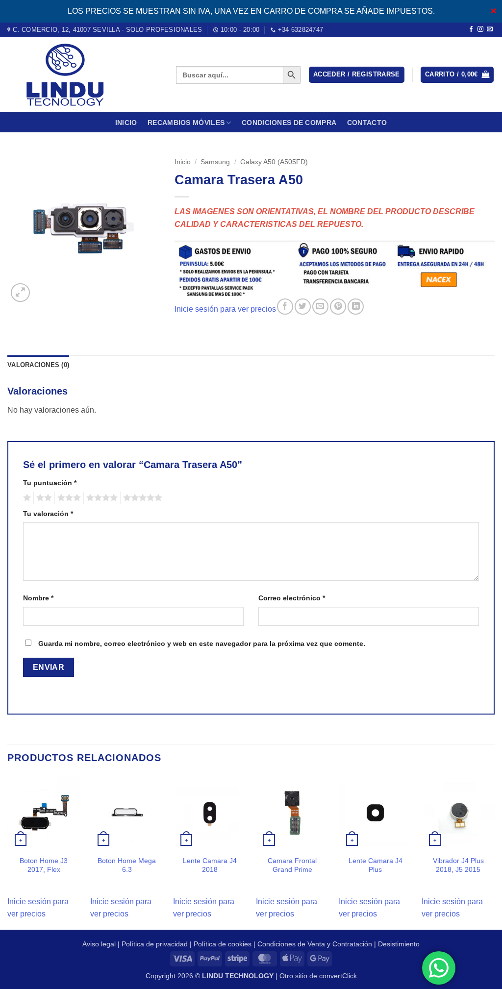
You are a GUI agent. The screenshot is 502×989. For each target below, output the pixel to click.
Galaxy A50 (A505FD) (274, 162)
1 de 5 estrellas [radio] (26, 498)
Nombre (38, 598)
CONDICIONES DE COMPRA (289, 122)
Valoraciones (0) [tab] (38, 365)
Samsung (215, 162)
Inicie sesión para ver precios (225, 309)
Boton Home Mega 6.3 (127, 865)
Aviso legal (99, 944)
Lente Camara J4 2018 (210, 865)
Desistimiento (399, 944)
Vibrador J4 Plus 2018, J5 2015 (458, 865)
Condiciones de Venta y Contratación (314, 944)
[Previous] (7, 852)
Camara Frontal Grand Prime (292, 865)
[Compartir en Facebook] (285, 306)
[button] (356, 75)
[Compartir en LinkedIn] (356, 306)
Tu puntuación (49, 483)
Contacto (367, 122)
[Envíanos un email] (490, 29)
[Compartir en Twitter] (303, 306)
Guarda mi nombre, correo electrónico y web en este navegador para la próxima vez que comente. (201, 643)
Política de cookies (222, 944)
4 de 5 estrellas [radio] (100, 498)
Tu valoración (48, 514)
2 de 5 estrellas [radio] (42, 498)
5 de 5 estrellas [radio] (141, 498)
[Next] (494, 852)
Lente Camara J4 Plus (375, 865)
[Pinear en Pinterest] (338, 306)
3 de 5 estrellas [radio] (67, 498)
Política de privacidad (155, 944)
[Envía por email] (320, 306)
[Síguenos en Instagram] (480, 29)
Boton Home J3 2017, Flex (44, 865)
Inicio (126, 122)
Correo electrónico (291, 598)
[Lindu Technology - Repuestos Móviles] (84, 74)
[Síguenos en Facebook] (471, 29)
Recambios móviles (186, 122)
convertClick (338, 976)
